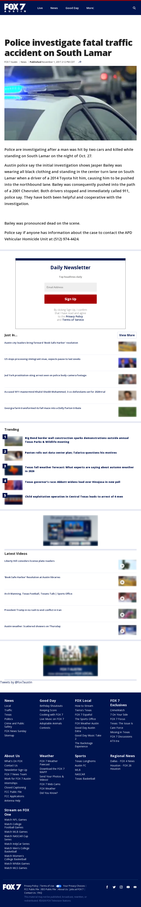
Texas (8, 714)
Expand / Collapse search (134, 8)
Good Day (48, 700)
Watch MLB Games (16, 831)
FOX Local (83, 700)
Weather (47, 756)
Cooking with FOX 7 (51, 714)
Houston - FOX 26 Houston (120, 767)
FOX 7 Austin (10, 62)
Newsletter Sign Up (15, 770)
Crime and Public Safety (14, 725)
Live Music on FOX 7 (52, 719)
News (23, 62)
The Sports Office (85, 719)
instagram (121, 887)
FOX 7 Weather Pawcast (49, 762)
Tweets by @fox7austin (16, 682)
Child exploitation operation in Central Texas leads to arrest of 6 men (74, 496)
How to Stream (84, 705)
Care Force (116, 727)
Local (7, 705)
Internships (10, 783)
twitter (114, 887)
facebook (107, 887)
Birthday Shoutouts (51, 705)
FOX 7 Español (83, 714)
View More (127, 335)
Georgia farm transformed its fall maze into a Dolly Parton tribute (42, 408)
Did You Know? (49, 793)
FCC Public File (13, 792)
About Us (12, 756)
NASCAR (80, 774)
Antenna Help (12, 800)
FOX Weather (47, 788)
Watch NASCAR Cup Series (16, 837)
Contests (45, 727)
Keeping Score (48, 710)
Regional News (122, 756)
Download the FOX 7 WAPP (52, 770)
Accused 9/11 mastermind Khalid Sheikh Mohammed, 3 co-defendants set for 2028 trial (54, 391)
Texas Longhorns (85, 761)
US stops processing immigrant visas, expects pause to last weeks (42, 359)
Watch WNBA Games (17, 863)
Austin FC (80, 765)
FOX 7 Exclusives (118, 702)
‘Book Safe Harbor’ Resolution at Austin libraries (32, 577)
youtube (128, 887)
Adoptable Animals (51, 723)
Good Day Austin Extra (85, 729)
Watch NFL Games (15, 819)
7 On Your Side (119, 714)
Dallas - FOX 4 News (122, 761)
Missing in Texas (120, 732)
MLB (78, 770)
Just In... (10, 335)
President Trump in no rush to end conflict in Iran (33, 610)
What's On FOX (13, 761)
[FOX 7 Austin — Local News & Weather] (16, 7)
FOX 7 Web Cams (50, 784)
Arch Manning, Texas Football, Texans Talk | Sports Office (38, 593)
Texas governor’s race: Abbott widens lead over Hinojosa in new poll (72, 482)
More (89, 8)
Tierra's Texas (83, 710)
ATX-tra (114, 741)
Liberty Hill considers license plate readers (29, 561)
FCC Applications (14, 796)
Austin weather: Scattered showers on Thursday (32, 626)
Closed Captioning (15, 787)
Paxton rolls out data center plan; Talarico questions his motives (71, 452)
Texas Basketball (85, 778)
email (135, 887)
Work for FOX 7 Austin (17, 778)
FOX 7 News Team (15, 774)
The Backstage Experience (84, 744)
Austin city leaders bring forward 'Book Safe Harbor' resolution (41, 342)
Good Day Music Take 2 (88, 737)
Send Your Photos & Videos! (52, 778)
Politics (8, 719)
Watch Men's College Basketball (16, 849)
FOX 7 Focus (117, 719)
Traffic (8, 710)
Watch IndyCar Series (17, 843)
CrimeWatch (117, 710)
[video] (127, 565)
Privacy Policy (74, 316)
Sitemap (9, 735)
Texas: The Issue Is (121, 723)
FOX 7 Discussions (121, 736)
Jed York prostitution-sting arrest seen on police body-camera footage (45, 375)
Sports (80, 756)
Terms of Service (73, 319)
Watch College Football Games (13, 825)
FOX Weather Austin (87, 723)
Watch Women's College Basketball (15, 857)
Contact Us (11, 765)
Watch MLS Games (15, 868)
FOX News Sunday (15, 731)
